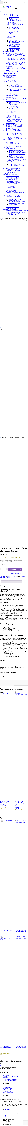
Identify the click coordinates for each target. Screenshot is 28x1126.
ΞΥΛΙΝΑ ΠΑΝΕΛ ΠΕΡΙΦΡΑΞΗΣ (14, 121)
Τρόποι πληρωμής (7, 1090)
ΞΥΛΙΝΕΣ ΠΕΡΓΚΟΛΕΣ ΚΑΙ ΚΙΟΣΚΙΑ (12, 168)
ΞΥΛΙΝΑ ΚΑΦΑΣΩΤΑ (11, 116)
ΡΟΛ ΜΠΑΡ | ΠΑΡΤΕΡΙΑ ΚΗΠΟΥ (14, 119)
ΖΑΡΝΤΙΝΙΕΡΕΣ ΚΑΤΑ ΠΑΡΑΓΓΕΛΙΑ (15, 134)
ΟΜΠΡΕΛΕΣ (9, 161)
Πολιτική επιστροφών (8, 1092)
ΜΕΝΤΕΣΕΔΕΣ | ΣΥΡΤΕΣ (15, 200)
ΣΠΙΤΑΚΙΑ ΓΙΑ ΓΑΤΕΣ (14, 28)
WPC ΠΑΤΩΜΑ (10, 142)
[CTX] (2, 0)
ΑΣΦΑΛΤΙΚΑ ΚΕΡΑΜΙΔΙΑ (12, 207)
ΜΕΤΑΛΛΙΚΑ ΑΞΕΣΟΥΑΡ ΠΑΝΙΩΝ (18, 159)
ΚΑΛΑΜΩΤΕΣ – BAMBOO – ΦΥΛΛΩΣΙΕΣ (13, 124)
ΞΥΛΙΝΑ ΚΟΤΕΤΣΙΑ (14, 31)
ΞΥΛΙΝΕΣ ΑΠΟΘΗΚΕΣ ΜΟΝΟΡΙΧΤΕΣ (15, 24)
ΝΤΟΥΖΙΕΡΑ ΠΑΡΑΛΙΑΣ (12, 179)
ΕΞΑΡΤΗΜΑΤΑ (9, 37)
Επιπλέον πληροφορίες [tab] (15, 581)
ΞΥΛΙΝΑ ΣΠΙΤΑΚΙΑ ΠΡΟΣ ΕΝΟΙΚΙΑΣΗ (16, 57)
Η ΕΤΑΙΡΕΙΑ (6, 1075)
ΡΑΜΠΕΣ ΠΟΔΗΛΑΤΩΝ (9, 73)
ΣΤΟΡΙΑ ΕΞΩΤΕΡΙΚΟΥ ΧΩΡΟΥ (13, 160)
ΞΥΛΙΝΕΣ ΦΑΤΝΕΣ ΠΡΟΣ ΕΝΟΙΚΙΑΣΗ (15, 58)
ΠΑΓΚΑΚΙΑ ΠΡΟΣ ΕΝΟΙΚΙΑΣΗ (14, 61)
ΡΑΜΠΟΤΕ (11, 108)
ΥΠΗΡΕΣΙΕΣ (6, 1077)
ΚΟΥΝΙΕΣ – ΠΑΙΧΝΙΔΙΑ (12, 95)
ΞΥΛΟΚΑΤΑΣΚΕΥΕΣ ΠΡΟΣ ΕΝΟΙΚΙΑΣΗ (13, 53)
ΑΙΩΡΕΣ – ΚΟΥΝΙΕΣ (11, 190)
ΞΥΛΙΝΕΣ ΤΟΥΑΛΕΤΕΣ (12, 36)
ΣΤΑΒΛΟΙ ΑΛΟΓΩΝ (14, 30)
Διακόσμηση (3, 577)
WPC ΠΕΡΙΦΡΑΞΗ (10, 123)
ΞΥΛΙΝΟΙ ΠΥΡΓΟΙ (7, 76)
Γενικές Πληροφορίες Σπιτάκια (10, 1079)
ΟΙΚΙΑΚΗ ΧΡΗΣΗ (10, 77)
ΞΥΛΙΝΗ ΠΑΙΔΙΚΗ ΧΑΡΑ (9, 81)
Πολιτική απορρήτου (7, 1088)
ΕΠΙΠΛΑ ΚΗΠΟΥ (7, 185)
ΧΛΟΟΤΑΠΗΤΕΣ (7, 173)
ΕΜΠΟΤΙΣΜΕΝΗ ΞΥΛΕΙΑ (12, 101)
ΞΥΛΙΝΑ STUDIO (13, 40)
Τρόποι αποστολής (7, 1091)
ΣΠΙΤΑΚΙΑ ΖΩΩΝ (10, 26)
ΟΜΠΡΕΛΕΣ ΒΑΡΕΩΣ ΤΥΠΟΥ (16, 165)
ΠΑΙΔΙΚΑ (11, 33)
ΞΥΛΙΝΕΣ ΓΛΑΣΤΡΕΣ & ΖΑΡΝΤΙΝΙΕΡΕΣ (13, 130)
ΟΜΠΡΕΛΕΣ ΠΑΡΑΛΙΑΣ (15, 164)
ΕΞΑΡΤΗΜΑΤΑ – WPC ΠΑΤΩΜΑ (14, 145)
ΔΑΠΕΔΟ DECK (7, 136)
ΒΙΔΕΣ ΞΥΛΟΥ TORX (14, 204)
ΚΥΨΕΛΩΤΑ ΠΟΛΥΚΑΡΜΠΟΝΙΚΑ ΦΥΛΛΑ (17, 210)
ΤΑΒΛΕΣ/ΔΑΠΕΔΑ (13, 104)
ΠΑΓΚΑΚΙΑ (9, 189)
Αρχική (1, 218)
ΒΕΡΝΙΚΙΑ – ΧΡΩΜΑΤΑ (12, 208)
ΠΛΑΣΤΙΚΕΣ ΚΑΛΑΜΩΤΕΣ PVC (14, 126)
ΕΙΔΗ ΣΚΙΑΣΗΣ (7, 147)
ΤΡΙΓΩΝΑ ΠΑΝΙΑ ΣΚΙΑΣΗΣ (16, 150)
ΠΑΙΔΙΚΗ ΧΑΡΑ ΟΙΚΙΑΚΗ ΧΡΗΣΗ (14, 94)
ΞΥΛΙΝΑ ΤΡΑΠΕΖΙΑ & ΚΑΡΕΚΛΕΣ (14, 194)
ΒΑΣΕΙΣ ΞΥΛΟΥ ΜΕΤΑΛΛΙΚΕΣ (16, 203)
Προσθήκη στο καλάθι (15, 569)
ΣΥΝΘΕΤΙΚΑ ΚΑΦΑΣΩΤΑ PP (13, 117)
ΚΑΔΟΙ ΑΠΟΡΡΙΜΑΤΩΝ (12, 178)
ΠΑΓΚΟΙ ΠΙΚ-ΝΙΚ (10, 186)
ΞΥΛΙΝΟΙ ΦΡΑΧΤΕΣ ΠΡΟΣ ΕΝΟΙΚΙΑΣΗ (16, 62)
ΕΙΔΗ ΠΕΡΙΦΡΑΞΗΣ (8, 114)
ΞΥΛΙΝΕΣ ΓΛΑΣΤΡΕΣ (11, 132)
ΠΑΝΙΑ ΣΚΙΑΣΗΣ (10, 148)
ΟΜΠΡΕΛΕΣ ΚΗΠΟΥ (14, 163)
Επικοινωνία (3, 1065)
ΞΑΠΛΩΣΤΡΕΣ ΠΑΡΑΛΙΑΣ (12, 176)
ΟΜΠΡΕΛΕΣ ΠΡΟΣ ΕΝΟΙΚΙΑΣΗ (14, 63)
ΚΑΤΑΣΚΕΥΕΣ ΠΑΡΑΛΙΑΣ (15, 20)
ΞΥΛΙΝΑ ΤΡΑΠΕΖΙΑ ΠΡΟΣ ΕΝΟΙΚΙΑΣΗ (16, 59)
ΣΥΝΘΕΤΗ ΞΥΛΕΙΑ (14, 106)
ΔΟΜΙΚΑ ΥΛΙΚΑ (7, 205)
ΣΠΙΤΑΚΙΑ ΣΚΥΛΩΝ (14, 27)
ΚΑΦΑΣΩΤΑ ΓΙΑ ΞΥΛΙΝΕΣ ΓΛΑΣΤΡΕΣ (15, 133)
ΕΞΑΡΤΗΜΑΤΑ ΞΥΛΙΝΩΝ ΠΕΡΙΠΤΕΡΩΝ (16, 55)
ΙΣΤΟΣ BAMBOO (10, 128)
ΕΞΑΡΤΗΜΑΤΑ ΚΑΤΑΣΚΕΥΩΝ (11, 195)
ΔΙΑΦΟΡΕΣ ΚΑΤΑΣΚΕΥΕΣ (9, 75)
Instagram (5, 1116)
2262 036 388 (7, 1108)
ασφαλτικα (22, 576)
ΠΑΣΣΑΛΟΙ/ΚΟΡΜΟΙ (14, 107)
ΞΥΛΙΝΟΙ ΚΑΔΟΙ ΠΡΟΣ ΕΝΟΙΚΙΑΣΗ (15, 67)
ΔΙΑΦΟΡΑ (11, 18)
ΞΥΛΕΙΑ (5, 99)
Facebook (5, 1115)
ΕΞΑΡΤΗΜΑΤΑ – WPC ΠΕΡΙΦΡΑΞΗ (15, 146)
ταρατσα (8, 577)
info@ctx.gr (7, 1109)
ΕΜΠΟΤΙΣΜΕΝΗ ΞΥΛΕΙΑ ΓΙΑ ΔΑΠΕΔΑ (16, 138)
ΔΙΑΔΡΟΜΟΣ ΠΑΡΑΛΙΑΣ (12, 177)
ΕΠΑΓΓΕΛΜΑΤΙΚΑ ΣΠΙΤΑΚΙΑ (13, 15)
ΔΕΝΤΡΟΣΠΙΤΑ (10, 32)
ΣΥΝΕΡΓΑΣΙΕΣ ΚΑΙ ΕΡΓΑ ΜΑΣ (10, 1076)
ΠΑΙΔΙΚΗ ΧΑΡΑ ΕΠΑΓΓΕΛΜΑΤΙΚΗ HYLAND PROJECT (18, 90)
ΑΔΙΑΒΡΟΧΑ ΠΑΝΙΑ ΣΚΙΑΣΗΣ (17, 157)
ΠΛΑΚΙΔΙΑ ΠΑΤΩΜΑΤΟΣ (12, 137)
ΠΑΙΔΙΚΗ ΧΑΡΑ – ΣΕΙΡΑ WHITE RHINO (16, 98)
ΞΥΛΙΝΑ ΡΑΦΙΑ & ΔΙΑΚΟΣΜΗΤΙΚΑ (15, 192)
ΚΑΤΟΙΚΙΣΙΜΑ (12, 35)
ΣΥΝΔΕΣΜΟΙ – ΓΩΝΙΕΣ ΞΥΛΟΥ (17, 201)
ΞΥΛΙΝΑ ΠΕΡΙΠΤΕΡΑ (14, 17)
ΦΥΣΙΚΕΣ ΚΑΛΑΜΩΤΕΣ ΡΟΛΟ (14, 125)
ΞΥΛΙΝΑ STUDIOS (10, 22)
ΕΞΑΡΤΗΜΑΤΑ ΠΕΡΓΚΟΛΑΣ (13, 170)
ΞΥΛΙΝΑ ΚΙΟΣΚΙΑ (10, 172)
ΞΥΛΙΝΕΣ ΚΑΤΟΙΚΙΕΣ (8, 51)
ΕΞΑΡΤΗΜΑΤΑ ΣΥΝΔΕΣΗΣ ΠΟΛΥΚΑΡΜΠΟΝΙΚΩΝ (13, 214)
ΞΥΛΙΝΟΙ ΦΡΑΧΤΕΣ (11, 115)
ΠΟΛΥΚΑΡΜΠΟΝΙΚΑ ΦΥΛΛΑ (10, 209)
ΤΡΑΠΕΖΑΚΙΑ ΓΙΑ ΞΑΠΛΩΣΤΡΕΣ (14, 182)
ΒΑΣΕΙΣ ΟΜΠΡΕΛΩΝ (14, 167)
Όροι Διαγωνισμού (7, 1087)
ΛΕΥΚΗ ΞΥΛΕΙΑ (10, 112)
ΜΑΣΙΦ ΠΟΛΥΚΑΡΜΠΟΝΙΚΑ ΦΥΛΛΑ (15, 212)
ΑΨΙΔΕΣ (11, 110)
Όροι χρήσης (6, 1086)
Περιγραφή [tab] (5, 581)
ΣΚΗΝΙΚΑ (5, 72)
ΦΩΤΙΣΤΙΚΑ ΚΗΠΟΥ (11, 191)
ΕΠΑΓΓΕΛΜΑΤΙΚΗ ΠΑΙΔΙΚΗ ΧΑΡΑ (15, 83)
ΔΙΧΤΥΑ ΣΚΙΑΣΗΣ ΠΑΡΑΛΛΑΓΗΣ (17, 152)
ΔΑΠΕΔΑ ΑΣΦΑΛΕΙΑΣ (14, 85)
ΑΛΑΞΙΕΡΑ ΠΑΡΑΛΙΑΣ (12, 183)
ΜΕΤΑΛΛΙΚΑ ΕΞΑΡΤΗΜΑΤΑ (13, 199)
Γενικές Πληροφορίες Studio (9, 1080)
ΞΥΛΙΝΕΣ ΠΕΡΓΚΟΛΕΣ (12, 169)
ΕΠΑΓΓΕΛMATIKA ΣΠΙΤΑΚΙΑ (16, 41)
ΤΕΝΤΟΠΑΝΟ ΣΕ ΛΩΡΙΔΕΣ (16, 156)
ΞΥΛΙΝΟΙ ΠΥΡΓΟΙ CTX (12, 80)
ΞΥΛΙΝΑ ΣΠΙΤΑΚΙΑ (8, 14)
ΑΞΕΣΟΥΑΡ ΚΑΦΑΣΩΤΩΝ (12, 120)
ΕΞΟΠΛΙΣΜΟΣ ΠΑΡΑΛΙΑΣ (10, 174)
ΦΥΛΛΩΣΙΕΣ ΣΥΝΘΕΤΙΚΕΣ (13, 129)
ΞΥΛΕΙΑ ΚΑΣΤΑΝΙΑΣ (11, 111)
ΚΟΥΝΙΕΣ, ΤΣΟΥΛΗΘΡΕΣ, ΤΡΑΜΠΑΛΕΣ (15, 87)
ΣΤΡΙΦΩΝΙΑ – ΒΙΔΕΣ (11, 198)
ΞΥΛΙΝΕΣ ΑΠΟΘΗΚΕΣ (11, 23)
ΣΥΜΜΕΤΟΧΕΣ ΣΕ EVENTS (13, 71)
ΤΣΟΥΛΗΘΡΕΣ (9, 97)
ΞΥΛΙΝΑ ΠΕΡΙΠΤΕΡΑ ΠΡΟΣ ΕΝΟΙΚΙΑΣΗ (16, 54)
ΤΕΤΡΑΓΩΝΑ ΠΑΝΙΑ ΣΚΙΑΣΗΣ (17, 151)
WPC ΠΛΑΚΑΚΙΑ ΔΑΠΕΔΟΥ (13, 143)
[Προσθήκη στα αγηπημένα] (2, 692)
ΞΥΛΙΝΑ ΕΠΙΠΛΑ (10, 187)
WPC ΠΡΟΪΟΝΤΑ (7, 139)
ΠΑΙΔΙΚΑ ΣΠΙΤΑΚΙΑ (11, 79)
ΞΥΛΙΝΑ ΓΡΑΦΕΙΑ (13, 19)
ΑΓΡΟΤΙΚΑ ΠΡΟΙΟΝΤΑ (9, 216)
